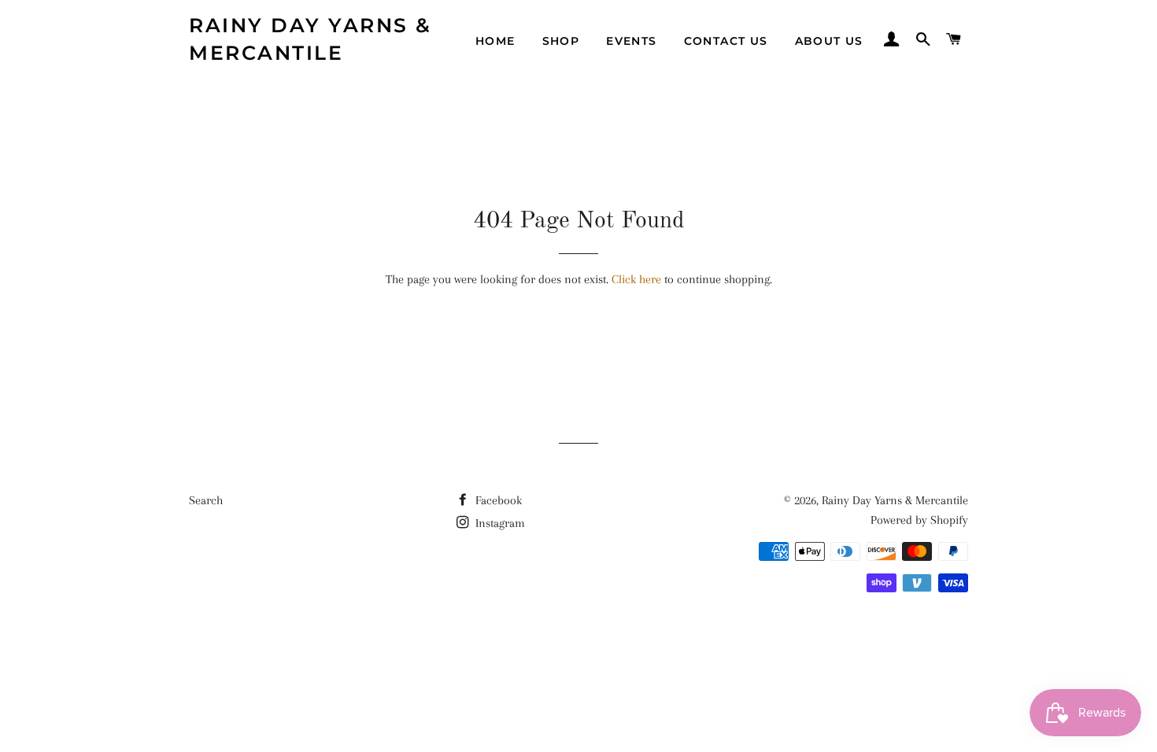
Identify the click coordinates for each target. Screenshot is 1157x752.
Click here (636, 279)
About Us (829, 41)
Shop (561, 41)
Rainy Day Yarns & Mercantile (310, 39)
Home (495, 41)
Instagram (498, 523)
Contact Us (726, 41)
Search (206, 500)
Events (631, 41)
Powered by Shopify (919, 520)
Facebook (497, 500)
